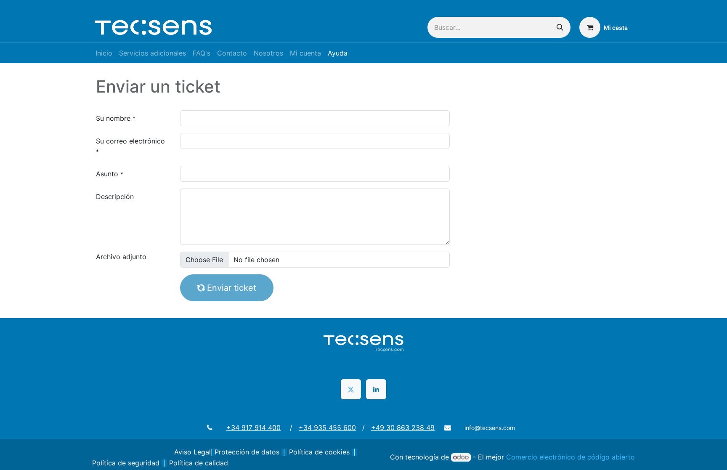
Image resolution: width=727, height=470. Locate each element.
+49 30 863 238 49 (403, 427)
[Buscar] (559, 27)
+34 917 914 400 (253, 427)
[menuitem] (104, 53)
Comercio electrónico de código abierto (570, 457)
